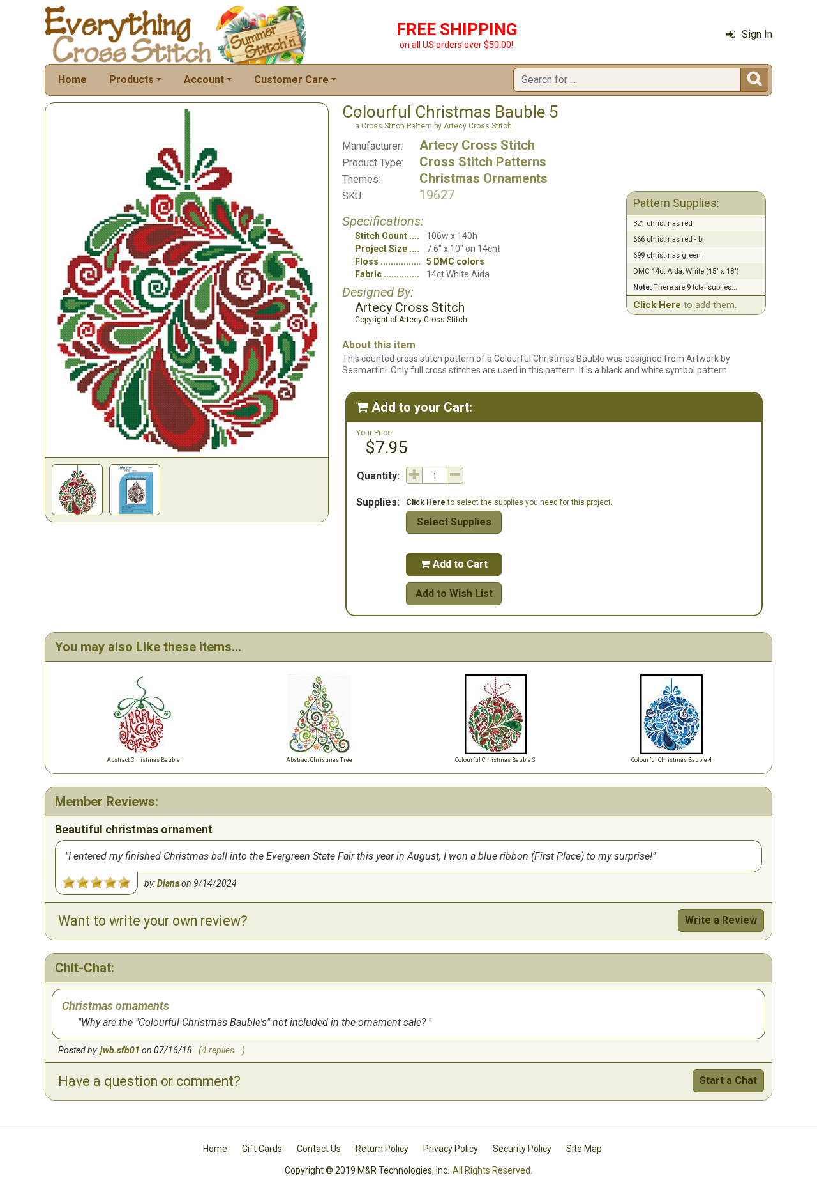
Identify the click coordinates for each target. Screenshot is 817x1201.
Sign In (757, 34)
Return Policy (382, 1148)
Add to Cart (454, 564)
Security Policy (522, 1148)
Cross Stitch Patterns (482, 161)
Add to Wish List (454, 593)
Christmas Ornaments (483, 178)
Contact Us (319, 1148)
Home (72, 80)
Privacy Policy (450, 1148)
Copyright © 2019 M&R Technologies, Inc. (367, 1170)
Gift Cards (262, 1148)
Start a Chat (728, 1080)
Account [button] (204, 80)
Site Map (584, 1148)
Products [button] (131, 80)
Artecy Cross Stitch (477, 145)
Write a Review (721, 920)
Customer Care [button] (291, 80)
